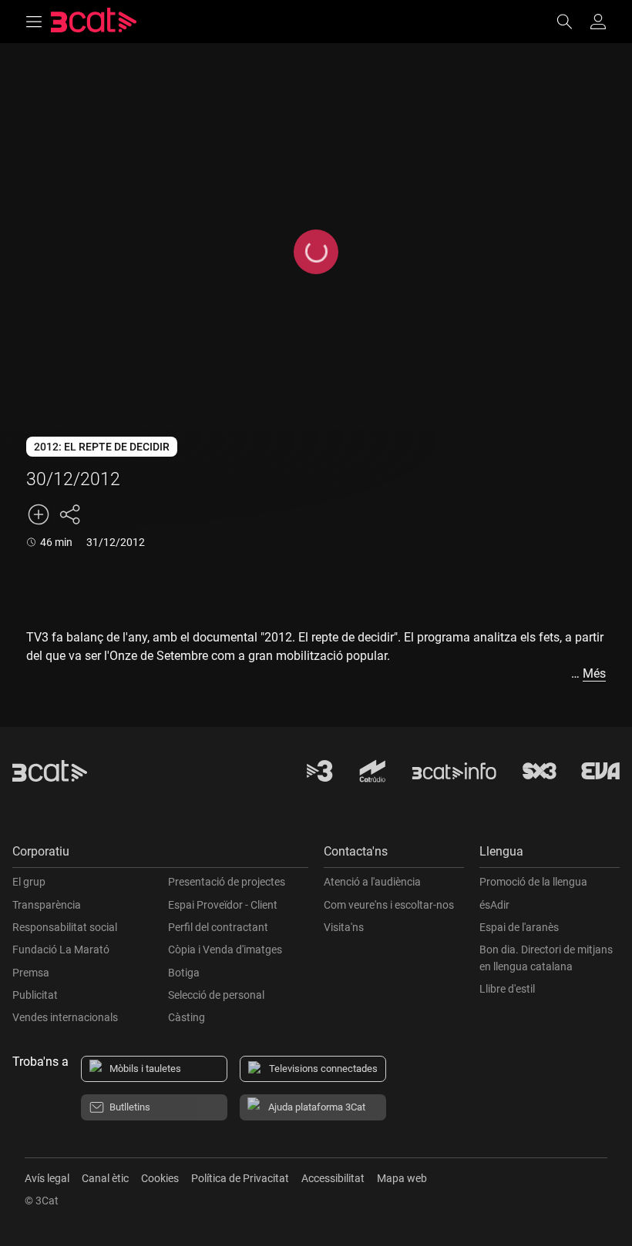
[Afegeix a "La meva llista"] (38, 514)
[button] (160, 855)
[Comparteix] (69, 514)
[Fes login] (598, 21)
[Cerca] (572, 21)
